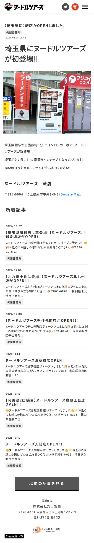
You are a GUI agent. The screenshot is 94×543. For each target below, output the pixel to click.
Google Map (70, 194)
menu (85, 7)
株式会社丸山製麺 (47, 506)
